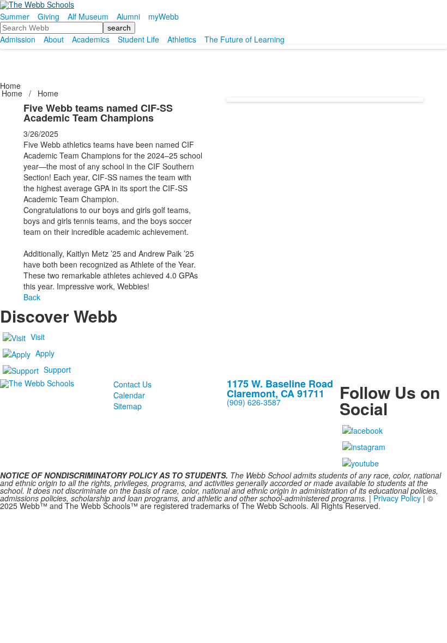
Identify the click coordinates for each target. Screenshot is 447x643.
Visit (38, 336)
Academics (91, 39)
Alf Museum (88, 16)
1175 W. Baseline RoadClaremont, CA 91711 (280, 389)
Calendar (129, 395)
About (54, 39)
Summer (14, 16)
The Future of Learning (244, 39)
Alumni (128, 16)
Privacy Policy (397, 498)
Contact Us (132, 384)
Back (31, 297)
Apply (45, 353)
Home (13, 93)
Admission (17, 39)
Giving (48, 16)
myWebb (163, 16)
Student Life (138, 39)
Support (57, 369)
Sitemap (127, 406)
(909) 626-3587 (254, 402)
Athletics (181, 39)
